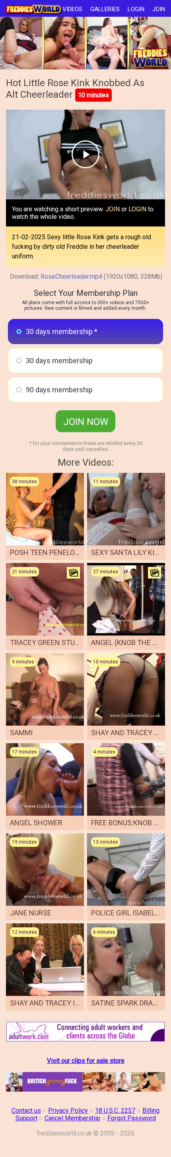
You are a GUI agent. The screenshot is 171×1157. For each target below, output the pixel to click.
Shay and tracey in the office (64, 1003)
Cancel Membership (72, 1118)
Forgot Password (131, 1118)
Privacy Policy (68, 1110)
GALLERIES (105, 9)
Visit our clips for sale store (85, 1061)
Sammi (21, 732)
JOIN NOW (85, 421)
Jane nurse (30, 913)
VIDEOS (72, 9)
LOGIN (136, 9)
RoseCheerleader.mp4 (71, 276)
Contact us (26, 1110)
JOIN (158, 9)
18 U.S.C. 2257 (115, 1110)
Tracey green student (51, 642)
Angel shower (36, 823)
